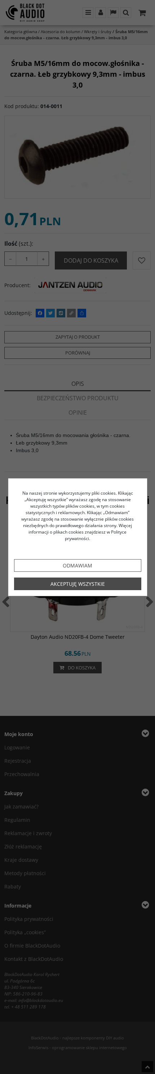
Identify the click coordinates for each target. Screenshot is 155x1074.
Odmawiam (77, 565)
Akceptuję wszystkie (77, 583)
